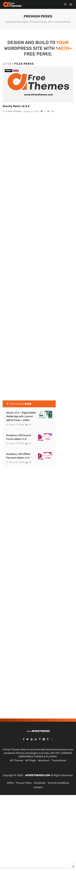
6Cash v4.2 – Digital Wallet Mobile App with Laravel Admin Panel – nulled (21, 416)
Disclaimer (40, 782)
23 (29, 424)
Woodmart (43, 760)
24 (29, 462)
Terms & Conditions (58, 782)
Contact (38, 787)
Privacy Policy (24, 782)
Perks (8, 71)
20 (29, 443)
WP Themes (16, 760)
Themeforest (58, 760)
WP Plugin (30, 760)
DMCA (10, 782)
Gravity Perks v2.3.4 (16, 106)
